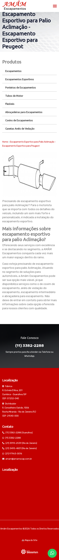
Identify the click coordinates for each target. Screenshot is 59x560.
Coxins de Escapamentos (19, 120)
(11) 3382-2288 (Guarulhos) (19, 432)
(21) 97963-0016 (13, 453)
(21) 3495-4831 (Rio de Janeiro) (21, 448)
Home (5, 142)
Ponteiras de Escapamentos (20, 87)
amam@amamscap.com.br (18, 459)
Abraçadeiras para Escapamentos (23, 112)
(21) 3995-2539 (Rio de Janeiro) (21, 443)
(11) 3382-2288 (29, 346)
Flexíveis (9, 104)
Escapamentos (13, 71)
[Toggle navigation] (55, 6)
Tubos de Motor (14, 95)
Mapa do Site (31, 540)
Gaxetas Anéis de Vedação (19, 128)
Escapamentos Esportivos (19, 79)
